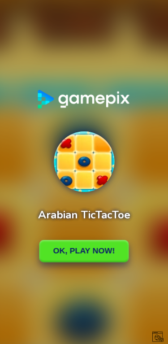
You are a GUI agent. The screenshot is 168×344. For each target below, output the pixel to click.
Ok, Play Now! (84, 250)
